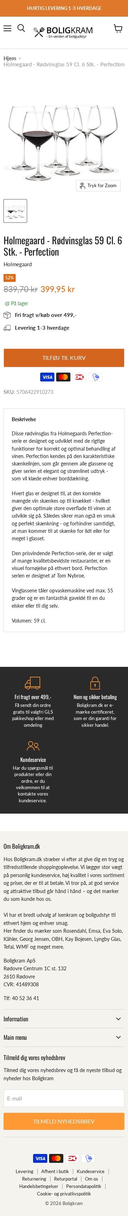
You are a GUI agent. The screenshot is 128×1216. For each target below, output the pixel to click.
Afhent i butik (55, 1171)
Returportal (65, 1179)
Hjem (10, 58)
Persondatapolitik (83, 1186)
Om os (91, 1179)
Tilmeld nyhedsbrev (64, 1121)
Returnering (34, 1179)
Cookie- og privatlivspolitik (64, 1194)
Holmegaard (18, 264)
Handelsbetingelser (38, 1186)
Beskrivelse (24, 419)
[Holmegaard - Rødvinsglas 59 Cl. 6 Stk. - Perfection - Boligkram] (15, 211)
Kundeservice (91, 1171)
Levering (24, 1171)
